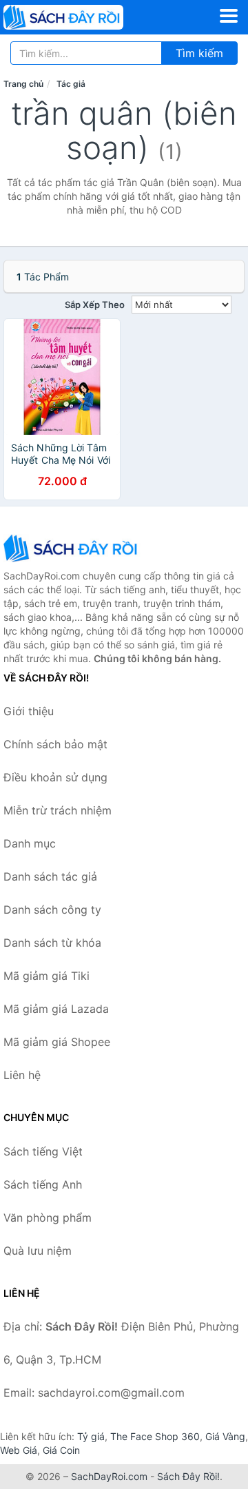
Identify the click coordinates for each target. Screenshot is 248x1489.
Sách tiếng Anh (42, 1184)
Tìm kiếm (199, 53)
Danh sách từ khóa (52, 942)
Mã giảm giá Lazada (56, 1009)
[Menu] (229, 16)
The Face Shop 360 (155, 1436)
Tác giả (70, 84)
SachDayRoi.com (109, 1476)
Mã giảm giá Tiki (46, 976)
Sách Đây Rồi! (188, 1476)
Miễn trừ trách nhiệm (57, 810)
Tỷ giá (91, 1436)
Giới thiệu (28, 711)
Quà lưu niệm (37, 1250)
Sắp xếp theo (95, 304)
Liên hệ (22, 1075)
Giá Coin (61, 1450)
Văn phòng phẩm (47, 1217)
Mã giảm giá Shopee (56, 1042)
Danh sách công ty (52, 909)
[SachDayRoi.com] (86, 17)
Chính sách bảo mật (55, 744)
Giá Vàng (225, 1436)
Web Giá (18, 1450)
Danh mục (29, 843)
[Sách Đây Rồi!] (72, 548)
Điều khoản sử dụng (55, 777)
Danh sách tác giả (50, 876)
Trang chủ (23, 84)
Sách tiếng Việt (43, 1151)
